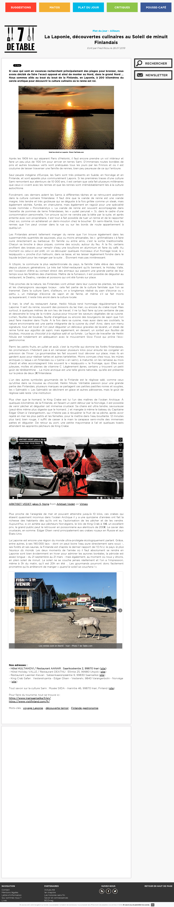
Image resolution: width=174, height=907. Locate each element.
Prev (12, 610)
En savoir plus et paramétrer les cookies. (136, 905)
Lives (4, 900)
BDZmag (48, 900)
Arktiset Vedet (66, 504)
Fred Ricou (103, 48)
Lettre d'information (12, 895)
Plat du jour (100, 30)
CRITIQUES (122, 7)
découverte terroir (57, 708)
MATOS (55, 7)
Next (120, 610)
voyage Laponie (33, 708)
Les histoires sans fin (54, 895)
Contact (6, 890)
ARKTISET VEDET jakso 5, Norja (29, 504)
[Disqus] (66, 767)
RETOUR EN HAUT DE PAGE (158, 886)
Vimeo (84, 504)
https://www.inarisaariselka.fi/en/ (30, 698)
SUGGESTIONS (21, 7)
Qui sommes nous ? (11, 898)
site (103, 668)
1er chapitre (50, 892)
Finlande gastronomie (84, 708)
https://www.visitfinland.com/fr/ (29, 701)
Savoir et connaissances (56, 898)
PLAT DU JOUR (88, 7)
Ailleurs (115, 30)
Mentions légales (10, 892)
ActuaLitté (49, 890)
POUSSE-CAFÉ (156, 7)
